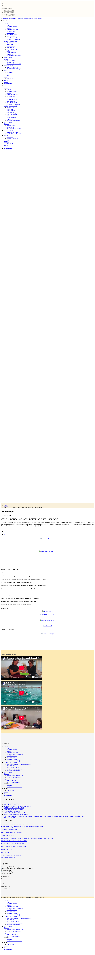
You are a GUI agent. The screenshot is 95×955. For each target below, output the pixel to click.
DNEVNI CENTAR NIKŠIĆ (7, 835)
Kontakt (6, 82)
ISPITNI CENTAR (5, 852)
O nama (6, 23)
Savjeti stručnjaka (8, 65)
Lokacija (9, 28)
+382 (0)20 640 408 (9, 11)
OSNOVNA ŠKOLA (11, 47)
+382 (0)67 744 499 (9, 12)
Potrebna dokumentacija (13, 39)
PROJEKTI (6, 77)
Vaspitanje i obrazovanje (10, 41)
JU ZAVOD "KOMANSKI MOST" (9, 829)
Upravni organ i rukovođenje (11, 32)
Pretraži (3, 20)
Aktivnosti (6, 59)
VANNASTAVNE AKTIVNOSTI (11, 61)
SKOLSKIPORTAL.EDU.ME (8, 858)
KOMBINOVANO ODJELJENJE (11, 53)
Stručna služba (11, 36)
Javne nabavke (8, 83)
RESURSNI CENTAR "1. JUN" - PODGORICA (12, 844)
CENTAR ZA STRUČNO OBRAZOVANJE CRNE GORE (14, 846)
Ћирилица (4, 8)
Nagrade (9, 25)
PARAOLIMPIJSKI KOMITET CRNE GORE (11, 855)
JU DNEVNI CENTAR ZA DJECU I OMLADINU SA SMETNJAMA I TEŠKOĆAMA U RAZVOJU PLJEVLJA (27, 838)
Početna (6, 506)
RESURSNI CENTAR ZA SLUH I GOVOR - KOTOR (14, 841)
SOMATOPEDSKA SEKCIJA (14, 69)
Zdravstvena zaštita (12, 38)
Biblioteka (6, 70)
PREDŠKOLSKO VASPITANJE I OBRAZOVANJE (11, 44)
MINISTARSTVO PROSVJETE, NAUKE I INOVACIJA (14, 824)
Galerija (6, 80)
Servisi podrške (8, 57)
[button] (47, 497)
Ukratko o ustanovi (12, 26)
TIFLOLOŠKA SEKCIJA (12, 67)
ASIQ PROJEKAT (11, 78)
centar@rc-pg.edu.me (9, 14)
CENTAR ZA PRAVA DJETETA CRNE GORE (12, 832)
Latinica (10, 8)
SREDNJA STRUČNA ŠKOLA (14, 767)
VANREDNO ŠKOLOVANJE (14, 56)
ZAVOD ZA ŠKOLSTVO (7, 849)
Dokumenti (10, 72)
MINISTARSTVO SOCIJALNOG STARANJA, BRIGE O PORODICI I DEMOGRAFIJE (22, 827)
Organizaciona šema (12, 30)
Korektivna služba (12, 34)
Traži (5, 797)
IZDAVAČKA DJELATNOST (14, 64)
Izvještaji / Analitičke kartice (14, 787)
